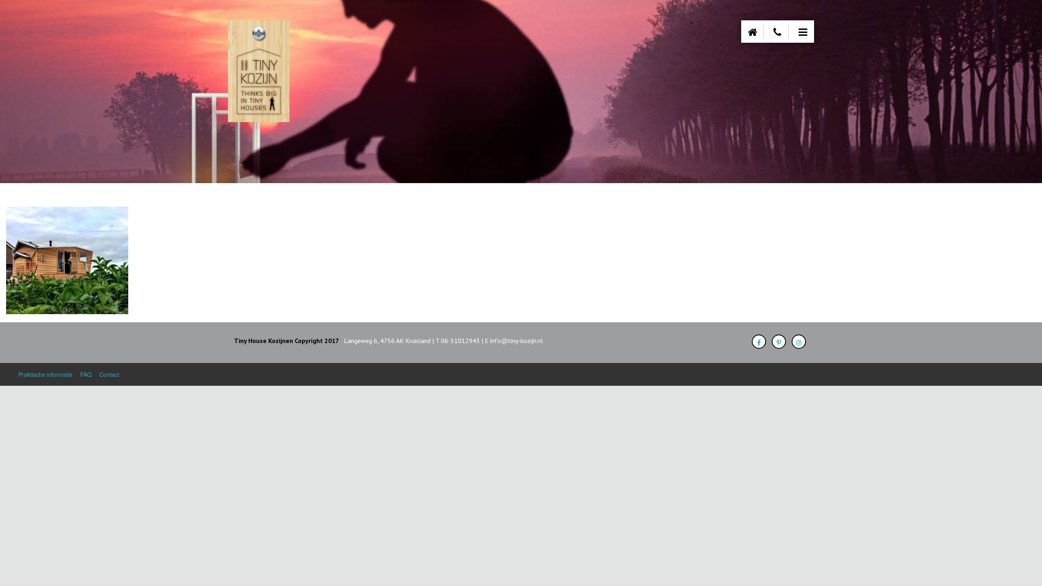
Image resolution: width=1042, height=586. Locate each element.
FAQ (86, 374)
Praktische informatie (45, 374)
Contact (109, 374)
